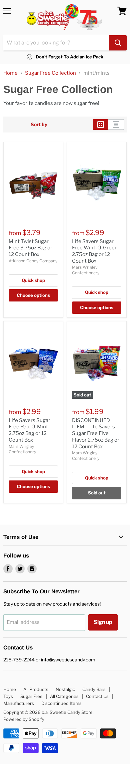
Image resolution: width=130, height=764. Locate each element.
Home (10, 73)
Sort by (39, 124)
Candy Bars (94, 689)
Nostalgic (65, 689)
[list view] (116, 124)
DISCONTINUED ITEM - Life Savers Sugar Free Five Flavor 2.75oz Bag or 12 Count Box (95, 433)
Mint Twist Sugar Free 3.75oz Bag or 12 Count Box (30, 247)
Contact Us (97, 696)
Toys (8, 696)
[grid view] (100, 124)
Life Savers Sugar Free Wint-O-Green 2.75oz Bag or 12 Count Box (95, 251)
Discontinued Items (61, 703)
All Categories (64, 696)
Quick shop (33, 280)
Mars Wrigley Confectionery (85, 270)
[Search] (118, 42)
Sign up (103, 622)
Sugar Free (31, 696)
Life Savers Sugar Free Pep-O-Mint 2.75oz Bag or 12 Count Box (29, 430)
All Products (35, 689)
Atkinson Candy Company (33, 260)
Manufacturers (18, 703)
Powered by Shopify (23, 719)
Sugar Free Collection (50, 73)
